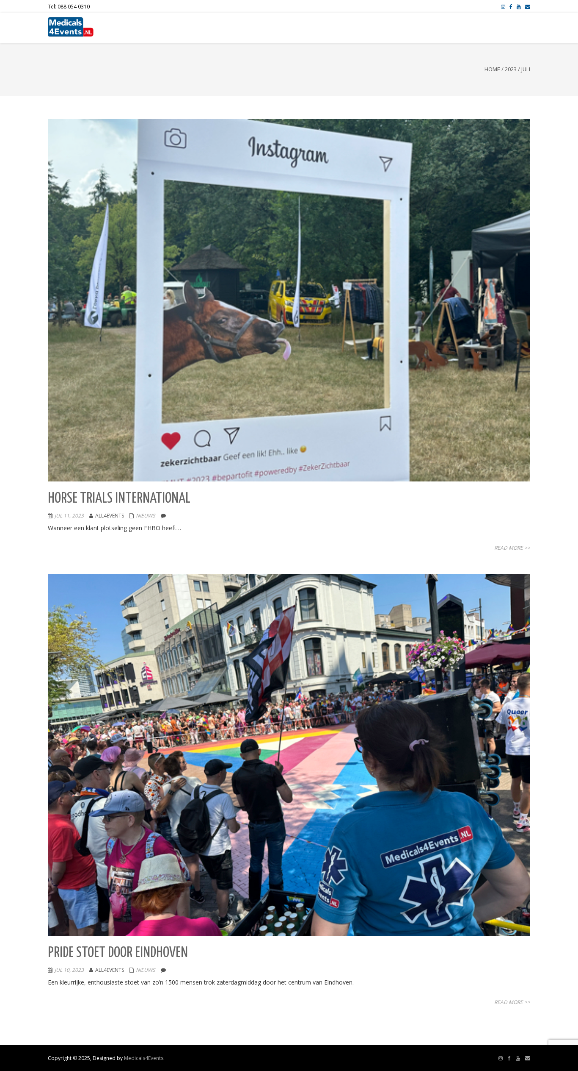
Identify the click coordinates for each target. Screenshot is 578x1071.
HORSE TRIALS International (119, 499)
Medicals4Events (143, 1058)
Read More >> (512, 547)
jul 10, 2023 (69, 970)
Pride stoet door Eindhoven (118, 953)
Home (492, 69)
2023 (511, 69)
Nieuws (145, 515)
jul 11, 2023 (69, 515)
